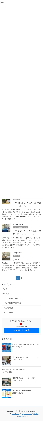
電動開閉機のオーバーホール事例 (24, 378)
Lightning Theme (27, 414)
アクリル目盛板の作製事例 (21, 391)
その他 (4, 289)
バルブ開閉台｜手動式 (11, 298)
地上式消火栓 (8, 308)
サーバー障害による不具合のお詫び (14, 370)
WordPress (15, 414)
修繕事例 (16, 199)
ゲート (16, 259)
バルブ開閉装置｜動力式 (20, 227)
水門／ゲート (8, 312)
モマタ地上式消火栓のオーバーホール (25, 357)
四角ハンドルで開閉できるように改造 (25, 344)
